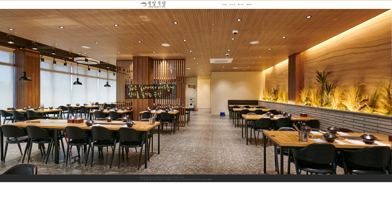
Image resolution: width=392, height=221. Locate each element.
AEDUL (210, 179)
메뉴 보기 (241, 4)
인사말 (224, 4)
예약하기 (249, 4)
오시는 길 (232, 4)
